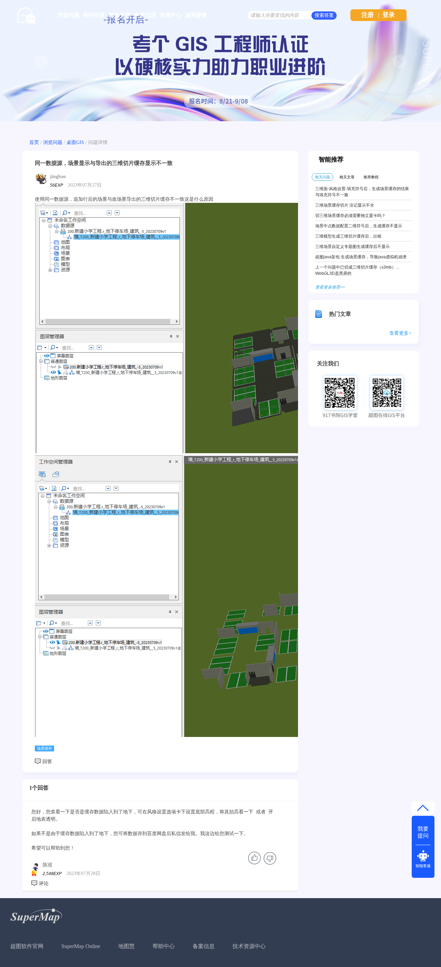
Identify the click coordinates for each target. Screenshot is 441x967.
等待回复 (94, 15)
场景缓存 (44, 748)
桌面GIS (75, 142)
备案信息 (204, 946)
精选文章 (120, 15)
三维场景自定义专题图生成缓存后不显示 (352, 246)
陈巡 (47, 864)
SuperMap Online (80, 946)
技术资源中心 (249, 946)
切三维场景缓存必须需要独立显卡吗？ (350, 215)
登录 (388, 14)
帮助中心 (164, 946)
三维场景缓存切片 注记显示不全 (344, 205)
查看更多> (400, 333)
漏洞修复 (196, 15)
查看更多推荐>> (330, 287)
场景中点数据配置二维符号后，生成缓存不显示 (358, 225)
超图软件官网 (26, 946)
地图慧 (126, 946)
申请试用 (145, 15)
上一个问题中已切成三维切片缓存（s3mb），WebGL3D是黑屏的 (357, 270)
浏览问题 (69, 15)
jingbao (58, 176)
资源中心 (171, 15)
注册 (367, 14)
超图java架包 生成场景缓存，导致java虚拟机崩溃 (361, 256)
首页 (34, 142)
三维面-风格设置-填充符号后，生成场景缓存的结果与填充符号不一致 (362, 191)
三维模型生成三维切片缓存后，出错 (348, 236)
